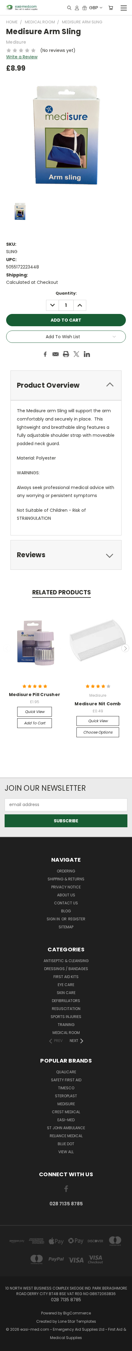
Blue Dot (66, 1143)
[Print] (66, 354)
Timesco (66, 1088)
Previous (7, 648)
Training (66, 1024)
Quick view (35, 711)
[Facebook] (45, 354)
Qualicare (66, 1072)
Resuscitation (66, 1008)
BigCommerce (77, 1313)
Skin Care (66, 992)
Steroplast (66, 1095)
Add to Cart (34, 723)
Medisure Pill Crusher (34, 694)
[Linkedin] (87, 354)
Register (76, 919)
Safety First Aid (66, 1080)
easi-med (66, 1119)
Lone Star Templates (77, 1321)
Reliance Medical (66, 1135)
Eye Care (66, 984)
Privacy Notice (66, 887)
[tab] (66, 555)
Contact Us (66, 903)
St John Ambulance (66, 1127)
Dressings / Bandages (66, 968)
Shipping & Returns (66, 879)
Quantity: (66, 293)
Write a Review (21, 57)
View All (66, 1151)
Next (125, 648)
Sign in (54, 919)
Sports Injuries (66, 1016)
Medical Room (66, 1032)
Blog (66, 911)
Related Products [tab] (61, 592)
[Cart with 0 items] (110, 7)
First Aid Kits (66, 976)
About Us (66, 895)
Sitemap (66, 927)
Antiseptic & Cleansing (66, 960)
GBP (93, 7)
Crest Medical (66, 1111)
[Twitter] (76, 354)
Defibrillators (66, 1000)
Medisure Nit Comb (98, 704)
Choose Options (97, 732)
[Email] (55, 354)
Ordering (66, 871)
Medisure (66, 1103)
